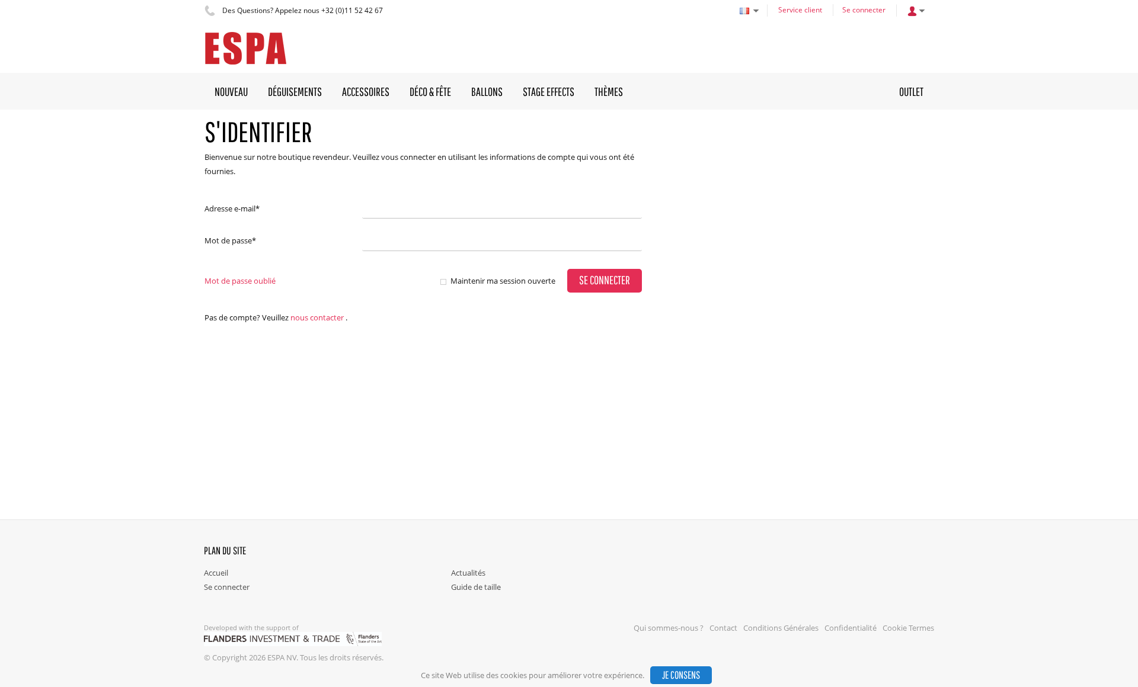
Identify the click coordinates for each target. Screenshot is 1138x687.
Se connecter (864, 10)
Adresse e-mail (232, 208)
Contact (723, 627)
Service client (800, 10)
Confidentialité (850, 627)
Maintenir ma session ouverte (502, 280)
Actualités (468, 572)
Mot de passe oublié (240, 280)
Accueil (216, 572)
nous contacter (317, 317)
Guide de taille (476, 587)
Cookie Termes (908, 627)
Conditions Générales (781, 627)
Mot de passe (230, 240)
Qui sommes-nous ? (669, 627)
